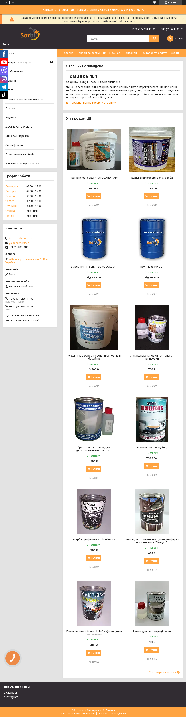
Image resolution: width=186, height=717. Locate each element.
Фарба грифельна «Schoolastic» (94, 539)
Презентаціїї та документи (24, 99)
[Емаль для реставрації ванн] (151, 603)
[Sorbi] (30, 33)
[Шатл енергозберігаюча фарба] (151, 149)
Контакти (130, 53)
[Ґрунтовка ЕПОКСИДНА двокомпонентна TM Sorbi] (94, 419)
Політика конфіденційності (112, 713)
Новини (10, 80)
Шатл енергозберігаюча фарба (152, 177)
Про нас (114, 53)
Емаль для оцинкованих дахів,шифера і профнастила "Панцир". (152, 541)
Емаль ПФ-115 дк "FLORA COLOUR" (94, 266)
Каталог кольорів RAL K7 (22, 163)
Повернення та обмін (19, 154)
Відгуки (10, 117)
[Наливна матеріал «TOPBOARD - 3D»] (94, 149)
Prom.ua (110, 710)
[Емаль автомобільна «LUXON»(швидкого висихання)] (94, 603)
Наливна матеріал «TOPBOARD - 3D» (94, 177)
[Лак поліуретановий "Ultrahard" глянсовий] (151, 327)
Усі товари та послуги (162, 672)
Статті (9, 90)
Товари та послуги (89, 53)
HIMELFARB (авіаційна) (152, 447)
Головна (68, 53)
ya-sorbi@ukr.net (19, 243)
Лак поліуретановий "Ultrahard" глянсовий (151, 357)
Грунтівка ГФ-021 (152, 266)
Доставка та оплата (153, 53)
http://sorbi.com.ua (20, 238)
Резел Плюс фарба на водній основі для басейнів (94, 357)
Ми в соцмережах (17, 136)
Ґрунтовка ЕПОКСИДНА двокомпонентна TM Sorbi (94, 449)
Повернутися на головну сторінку (92, 102)
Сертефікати (14, 145)
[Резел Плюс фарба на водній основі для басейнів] (94, 327)
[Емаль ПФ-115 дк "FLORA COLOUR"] (94, 238)
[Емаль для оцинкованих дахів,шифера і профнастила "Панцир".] (151, 511)
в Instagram (11, 697)
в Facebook (10, 692)
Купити (95, 196)
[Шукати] (154, 38)
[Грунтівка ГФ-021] (151, 238)
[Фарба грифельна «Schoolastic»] (94, 511)
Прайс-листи (14, 71)
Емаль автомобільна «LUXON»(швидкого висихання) (94, 632)
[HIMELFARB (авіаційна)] (151, 419)
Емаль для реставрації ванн (152, 631)
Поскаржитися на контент (81, 713)
